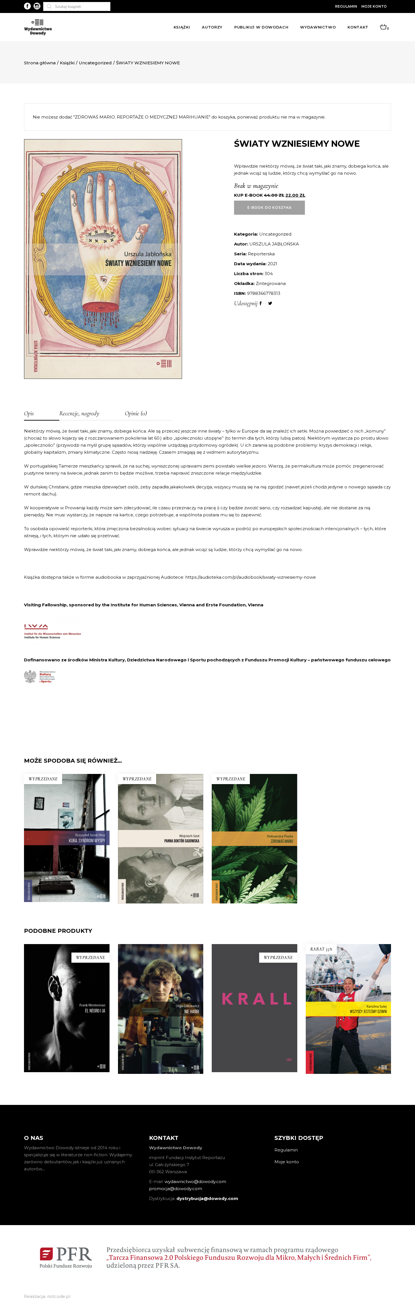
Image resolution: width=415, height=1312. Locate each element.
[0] (383, 27)
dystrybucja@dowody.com (207, 1198)
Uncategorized (95, 62)
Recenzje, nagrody (79, 413)
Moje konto (374, 6)
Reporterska (261, 253)
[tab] (41, 414)
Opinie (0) (136, 413)
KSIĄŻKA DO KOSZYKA (348, 1041)
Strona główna (40, 62)
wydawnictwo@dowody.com (195, 1181)
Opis (29, 413)
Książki (67, 62)
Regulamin (346, 6)
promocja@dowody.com (175, 1188)
